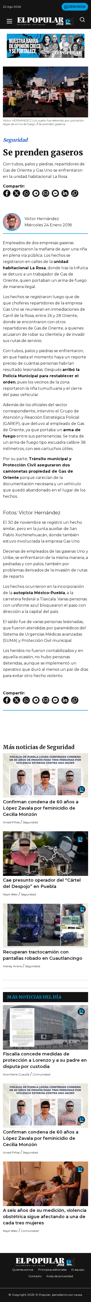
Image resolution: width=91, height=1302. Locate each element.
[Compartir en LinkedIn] (65, 193)
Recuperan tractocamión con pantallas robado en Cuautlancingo (42, 955)
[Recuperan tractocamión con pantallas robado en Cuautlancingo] (45, 925)
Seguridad (15, 140)
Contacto (34, 1276)
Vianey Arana (12, 966)
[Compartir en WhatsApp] (26, 193)
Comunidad (41, 1074)
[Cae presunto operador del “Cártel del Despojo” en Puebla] (45, 853)
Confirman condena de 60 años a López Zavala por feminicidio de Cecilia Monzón (40, 808)
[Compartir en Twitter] (16, 193)
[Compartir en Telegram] (36, 193)
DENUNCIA (76, 6)
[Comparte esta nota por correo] (46, 193)
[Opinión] (45, 45)
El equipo (77, 1269)
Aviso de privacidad (59, 1276)
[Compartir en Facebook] (7, 193)
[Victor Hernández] (12, 221)
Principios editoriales (52, 1269)
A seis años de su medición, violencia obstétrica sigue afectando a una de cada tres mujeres (44, 1217)
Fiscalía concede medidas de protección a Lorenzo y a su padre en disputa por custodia (45, 1060)
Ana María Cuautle (16, 1074)
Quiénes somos (22, 1269)
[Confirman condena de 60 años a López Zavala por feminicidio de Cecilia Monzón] (45, 775)
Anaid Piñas (11, 822)
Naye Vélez (10, 894)
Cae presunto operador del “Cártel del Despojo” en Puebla (42, 883)
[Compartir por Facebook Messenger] (55, 193)
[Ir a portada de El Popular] (45, 21)
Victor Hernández (42, 218)
